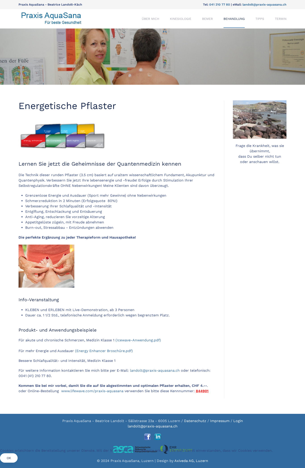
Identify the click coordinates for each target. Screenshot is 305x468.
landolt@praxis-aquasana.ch (264, 4)
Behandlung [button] (234, 19)
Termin (280, 19)
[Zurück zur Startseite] (51, 18)
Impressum (220, 421)
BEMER (207, 19)
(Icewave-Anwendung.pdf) (138, 340)
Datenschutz (195, 421)
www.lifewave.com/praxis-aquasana (92, 391)
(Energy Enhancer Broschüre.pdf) (104, 351)
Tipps (259, 19)
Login (238, 421)
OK (9, 458)
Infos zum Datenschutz (152, 465)
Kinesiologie (180, 19)
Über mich (150, 19)
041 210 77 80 (219, 4)
